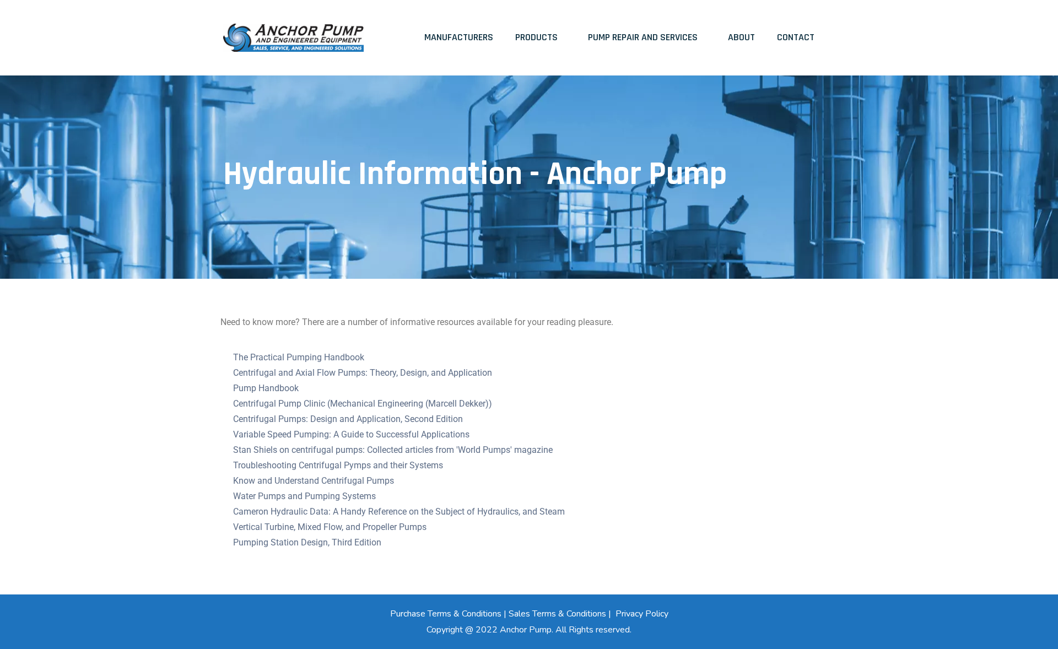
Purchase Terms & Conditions (445, 614)
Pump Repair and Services (643, 37)
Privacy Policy (642, 614)
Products (536, 37)
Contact (795, 37)
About (741, 37)
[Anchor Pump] (293, 38)
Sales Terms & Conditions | (561, 614)
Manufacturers (458, 37)
